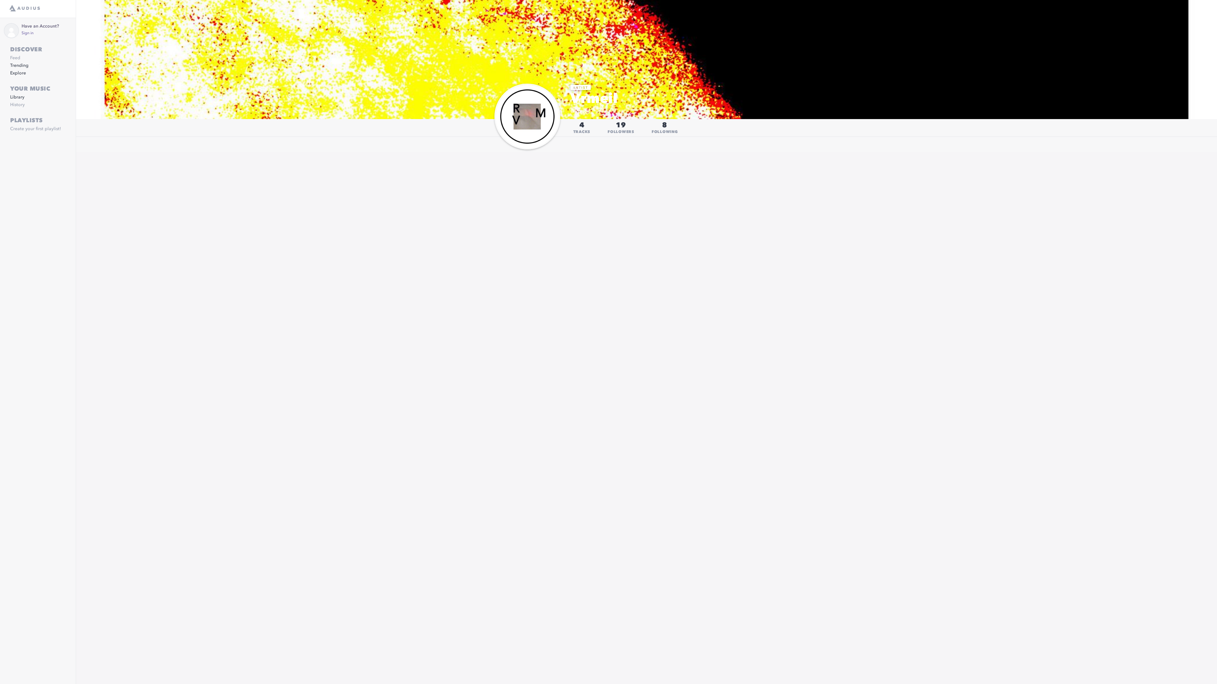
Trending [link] (19, 65)
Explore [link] (18, 73)
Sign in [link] (28, 33)
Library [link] (17, 97)
